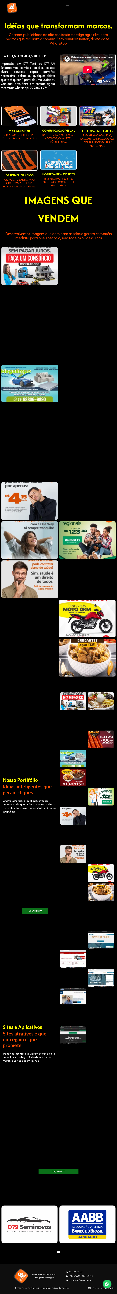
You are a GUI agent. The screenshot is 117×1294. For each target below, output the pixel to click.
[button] (67, 6)
